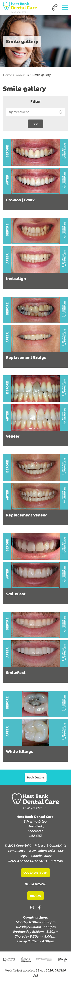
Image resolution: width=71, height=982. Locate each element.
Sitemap (57, 861)
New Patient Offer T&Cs (46, 850)
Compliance (16, 850)
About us (22, 75)
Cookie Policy (41, 856)
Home (7, 75)
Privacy (40, 845)
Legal (23, 856)
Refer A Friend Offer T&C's (27, 861)
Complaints (57, 845)
